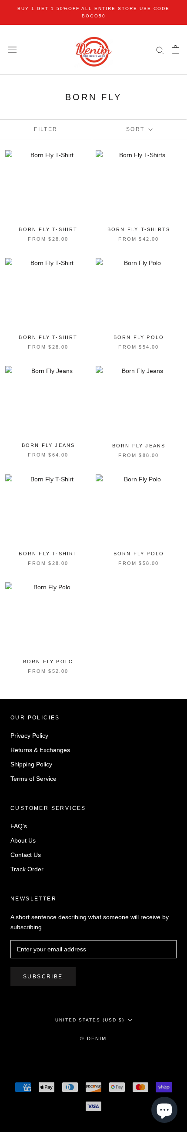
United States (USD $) (89, 1020)
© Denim (93, 1038)
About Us (23, 840)
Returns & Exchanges (40, 749)
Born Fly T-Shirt (48, 229)
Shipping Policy (31, 764)
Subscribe (43, 977)
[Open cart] (175, 49)
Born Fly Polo (139, 337)
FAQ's (18, 826)
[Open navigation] (12, 50)
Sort (136, 129)
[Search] (160, 50)
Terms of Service (33, 778)
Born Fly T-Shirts (138, 229)
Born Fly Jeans (48, 445)
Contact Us (25, 854)
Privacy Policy (29, 735)
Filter (45, 129)
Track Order (26, 869)
